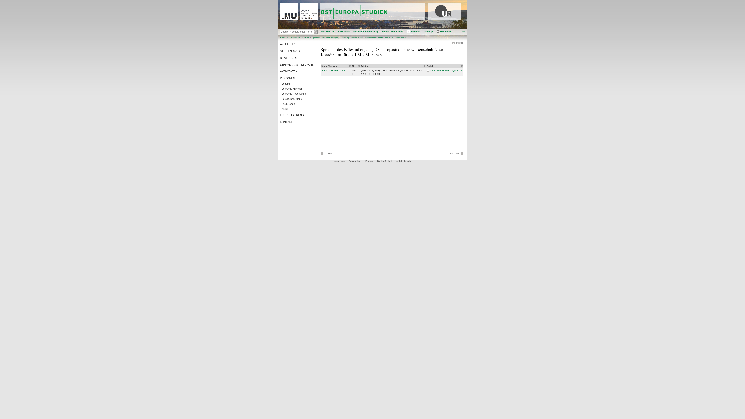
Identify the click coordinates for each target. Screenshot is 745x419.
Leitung (305, 38)
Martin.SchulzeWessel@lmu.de (446, 70)
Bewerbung (288, 57)
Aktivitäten (288, 71)
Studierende (288, 104)
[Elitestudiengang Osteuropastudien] (372, 28)
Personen (295, 38)
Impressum (339, 161)
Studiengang (290, 51)
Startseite (284, 38)
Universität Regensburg (365, 31)
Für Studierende (293, 115)
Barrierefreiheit (385, 161)
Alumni (285, 109)
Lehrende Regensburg (294, 94)
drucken (459, 43)
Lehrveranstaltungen (297, 64)
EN (463, 31)
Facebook (416, 31)
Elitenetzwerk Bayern (392, 31)
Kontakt (286, 122)
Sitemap (428, 31)
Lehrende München (292, 88)
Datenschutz (355, 161)
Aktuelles (287, 44)
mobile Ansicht (403, 161)
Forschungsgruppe (292, 99)
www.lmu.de (327, 31)
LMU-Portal (344, 31)
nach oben (455, 153)
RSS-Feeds (445, 31)
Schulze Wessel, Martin (333, 70)
